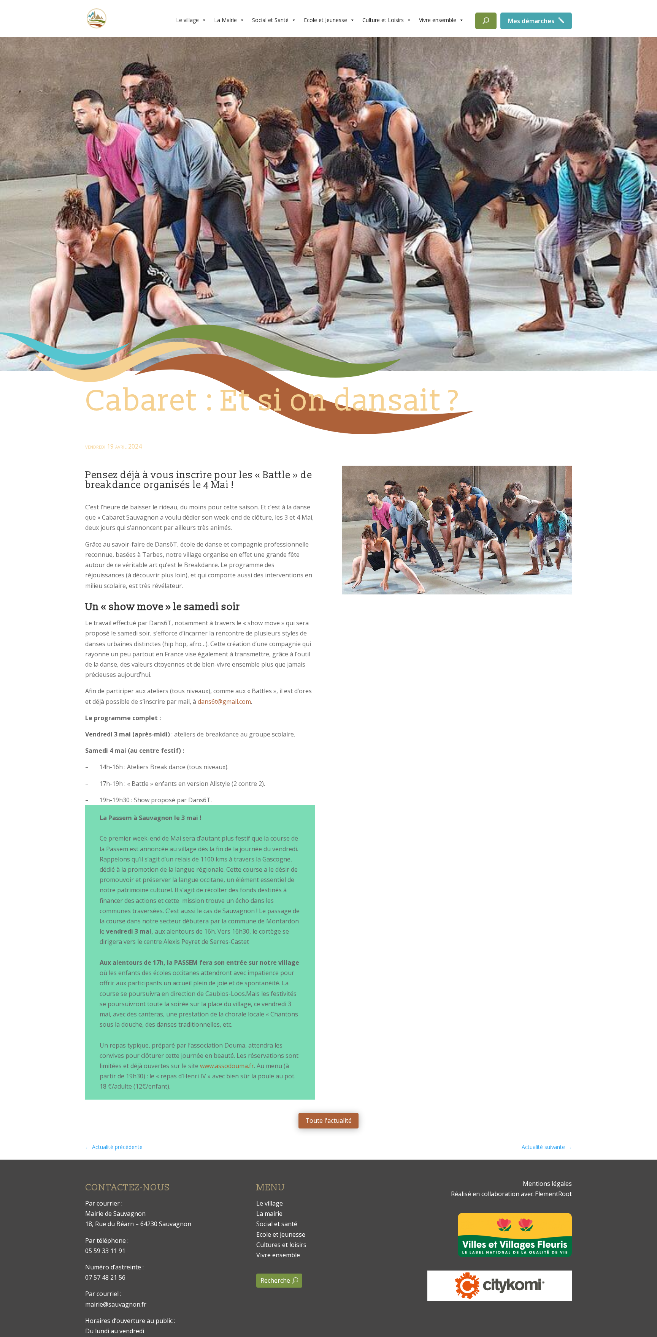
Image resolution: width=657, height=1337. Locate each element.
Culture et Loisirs (383, 20)
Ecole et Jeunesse (325, 20)
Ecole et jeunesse (280, 1234)
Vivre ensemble (437, 20)
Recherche (275, 1280)
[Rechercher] (486, 21)
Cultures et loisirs (281, 1245)
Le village (187, 20)
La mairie (269, 1213)
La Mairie (225, 20)
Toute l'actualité (328, 1120)
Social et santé (276, 1224)
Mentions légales (547, 1183)
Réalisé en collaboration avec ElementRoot (511, 1194)
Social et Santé (270, 20)
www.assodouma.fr (227, 1066)
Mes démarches (531, 21)
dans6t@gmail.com (224, 701)
